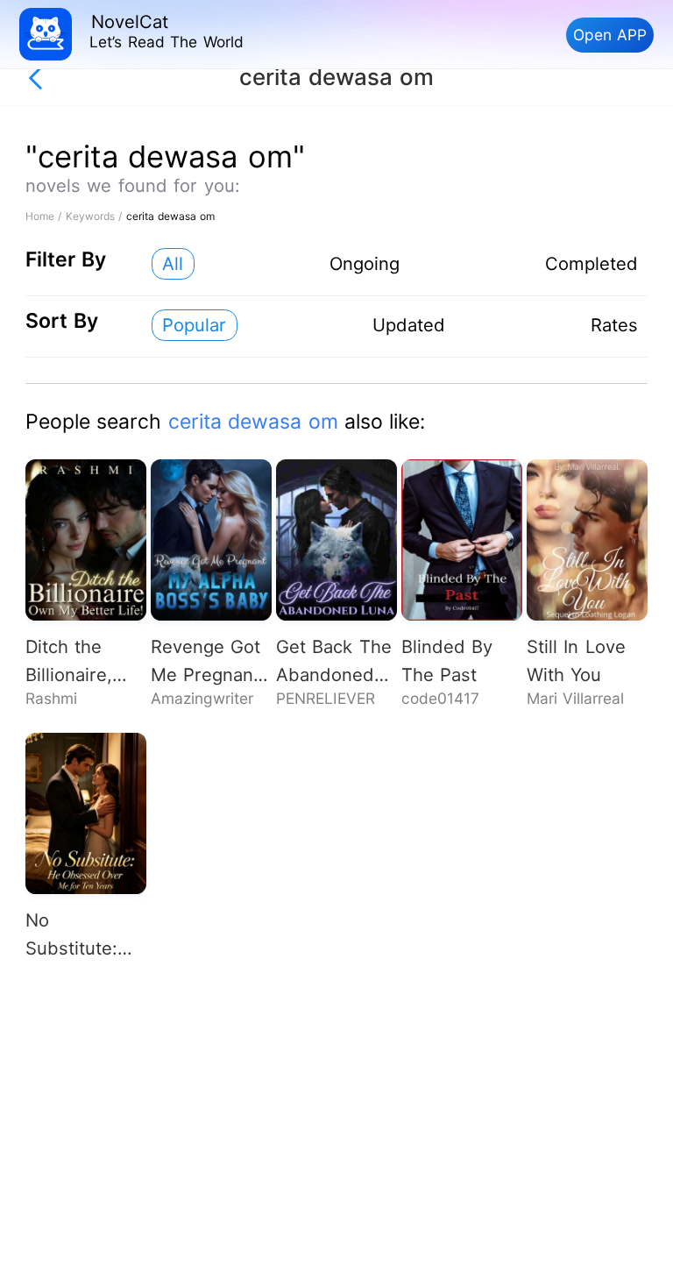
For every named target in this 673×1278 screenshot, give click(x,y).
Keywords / (96, 216)
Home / (45, 216)
